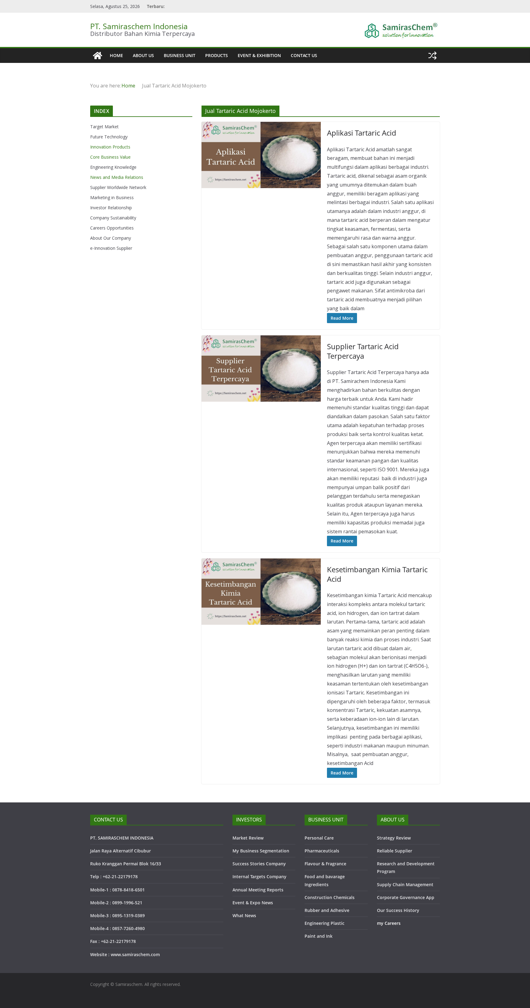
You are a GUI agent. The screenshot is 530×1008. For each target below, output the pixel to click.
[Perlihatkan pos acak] (432, 55)
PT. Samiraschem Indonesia (139, 26)
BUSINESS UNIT (179, 55)
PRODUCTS (216, 55)
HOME (116, 55)
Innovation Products (110, 147)
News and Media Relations (116, 177)
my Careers (389, 923)
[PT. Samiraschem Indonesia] (97, 55)
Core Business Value (110, 157)
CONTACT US (304, 55)
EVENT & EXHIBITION (259, 55)
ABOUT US (143, 55)
